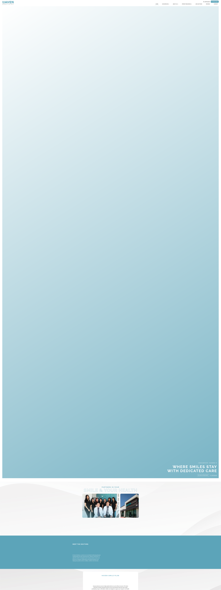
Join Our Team (198, 4)
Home (157, 4)
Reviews (208, 4)
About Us (175, 4)
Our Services (165, 4)
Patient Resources (186, 4)
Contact (216, 4)
